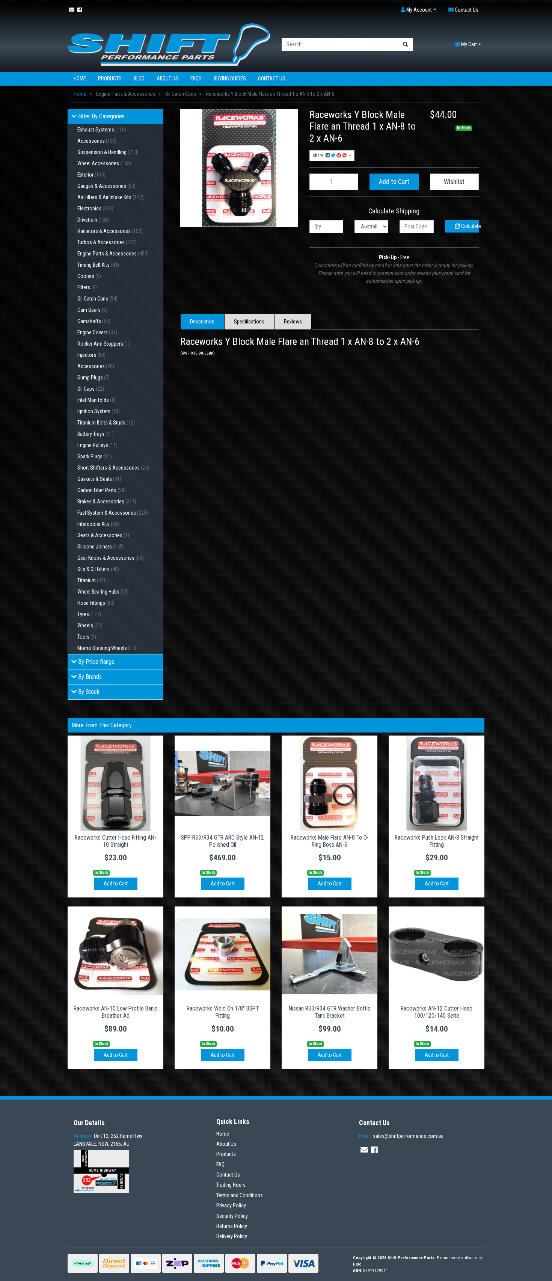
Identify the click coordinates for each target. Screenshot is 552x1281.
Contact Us (271, 79)
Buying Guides (230, 79)
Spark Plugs (94, 456)
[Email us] (71, 10)
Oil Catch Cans (97, 299)
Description (202, 322)
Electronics (95, 208)
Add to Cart (394, 182)
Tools (86, 637)
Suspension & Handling (108, 152)
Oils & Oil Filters (98, 569)
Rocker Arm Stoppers (103, 344)
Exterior (91, 175)
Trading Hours (231, 1185)
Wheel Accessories (104, 163)
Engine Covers (97, 332)
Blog (139, 79)
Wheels (90, 625)
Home (80, 79)
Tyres (89, 614)
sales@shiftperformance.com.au (401, 1136)
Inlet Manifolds (96, 400)
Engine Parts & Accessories (113, 254)
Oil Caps (90, 389)
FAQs (196, 79)
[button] (418, 10)
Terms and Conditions (239, 1195)
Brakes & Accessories (106, 502)
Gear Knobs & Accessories (110, 558)
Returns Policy (231, 1226)
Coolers (89, 276)
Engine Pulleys (97, 445)
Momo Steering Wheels (106, 648)
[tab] (202, 322)
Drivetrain (93, 220)
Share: (319, 155)
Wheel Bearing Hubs (103, 592)
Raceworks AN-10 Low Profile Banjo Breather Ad (116, 1012)
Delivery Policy (231, 1236)
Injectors (91, 355)
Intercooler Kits (98, 524)
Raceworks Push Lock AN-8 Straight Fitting (437, 841)
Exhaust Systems (101, 130)
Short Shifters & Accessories (113, 468)
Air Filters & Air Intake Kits (110, 197)
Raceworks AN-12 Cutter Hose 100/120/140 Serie (436, 1012)
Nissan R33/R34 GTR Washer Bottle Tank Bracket (330, 1012)
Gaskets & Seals (99, 479)
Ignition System (98, 411)
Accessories (97, 141)
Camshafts (93, 321)
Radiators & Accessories (110, 231)
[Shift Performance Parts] (169, 44)
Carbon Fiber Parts (101, 490)
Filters (87, 287)
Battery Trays (95, 434)
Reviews (293, 322)
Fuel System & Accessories (112, 513)
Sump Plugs (93, 378)
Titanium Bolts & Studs (106, 423)
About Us (167, 79)
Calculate (469, 226)
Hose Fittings (96, 603)
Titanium (91, 580)
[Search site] (405, 44)
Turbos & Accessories (107, 242)
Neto (357, 1264)
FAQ (220, 1165)
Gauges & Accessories (106, 186)
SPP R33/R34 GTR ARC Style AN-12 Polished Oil (222, 841)
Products (110, 79)
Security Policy (232, 1216)
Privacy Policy (231, 1205)
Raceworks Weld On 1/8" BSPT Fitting (223, 1012)
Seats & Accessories (103, 535)
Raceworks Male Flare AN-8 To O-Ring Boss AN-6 (330, 841)
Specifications (249, 322)
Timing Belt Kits (98, 265)
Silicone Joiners (100, 547)
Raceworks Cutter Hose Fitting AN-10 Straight (115, 841)
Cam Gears (92, 310)
